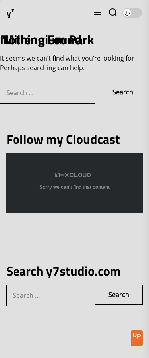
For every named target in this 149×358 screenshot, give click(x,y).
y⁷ (10, 13)
